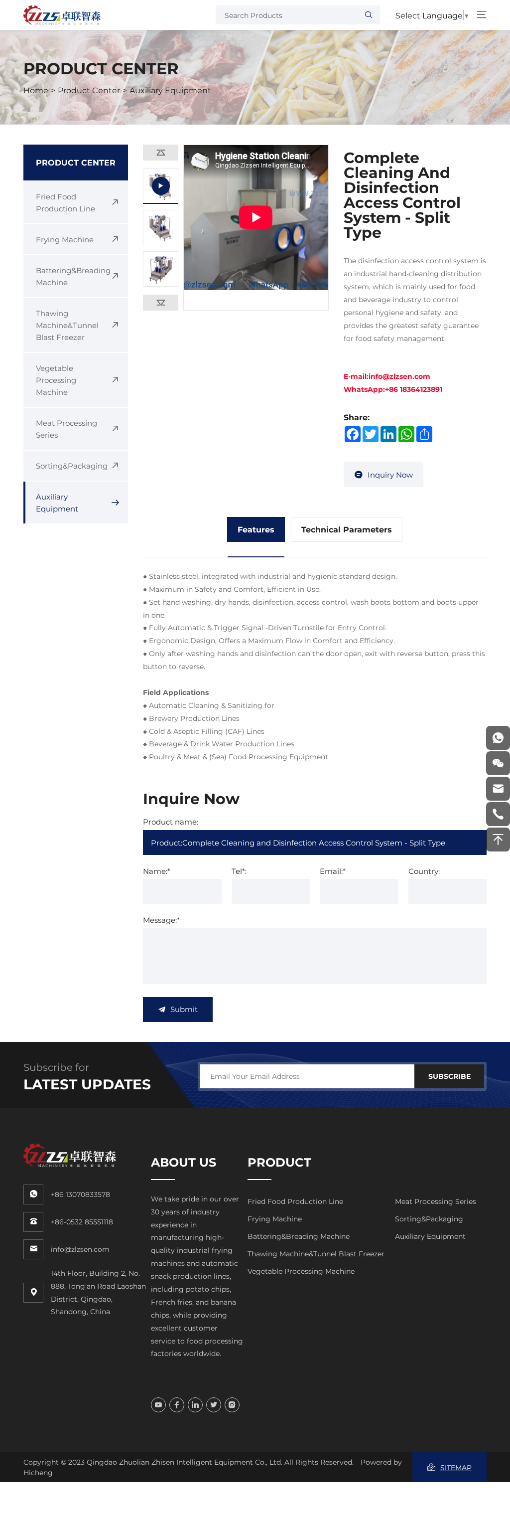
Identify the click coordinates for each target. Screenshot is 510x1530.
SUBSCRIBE (449, 1076)
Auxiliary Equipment (170, 90)
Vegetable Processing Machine (301, 1271)
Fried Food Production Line (295, 1201)
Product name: (170, 822)
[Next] (160, 303)
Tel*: (239, 871)
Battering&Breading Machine (299, 1236)
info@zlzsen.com (399, 376)
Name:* (156, 871)
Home (35, 90)
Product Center (89, 90)
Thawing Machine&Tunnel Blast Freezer (316, 1253)
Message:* (161, 920)
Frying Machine (275, 1218)
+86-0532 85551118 (82, 1221)
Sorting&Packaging (429, 1218)
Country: (424, 871)
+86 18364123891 (413, 389)
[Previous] (160, 153)
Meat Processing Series (435, 1201)
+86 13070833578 (80, 1194)
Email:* (333, 871)
